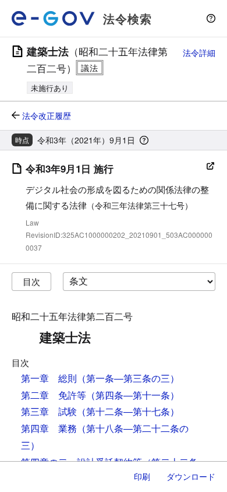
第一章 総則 (49, 378)
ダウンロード (190, 476)
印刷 (142, 476)
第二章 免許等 (53, 395)
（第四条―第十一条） (132, 395)
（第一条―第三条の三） (128, 378)
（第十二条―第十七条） (128, 411)
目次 (31, 281)
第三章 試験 (49, 411)
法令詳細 (199, 52)
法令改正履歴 (46, 115)
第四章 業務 (49, 428)
